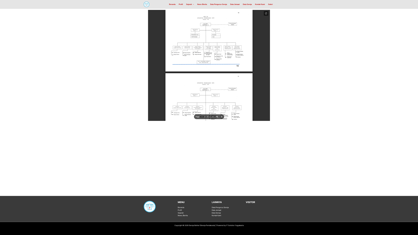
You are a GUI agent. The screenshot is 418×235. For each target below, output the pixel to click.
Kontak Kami (260, 4)
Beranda (172, 4)
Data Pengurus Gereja (218, 4)
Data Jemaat (235, 4)
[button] (193, 4)
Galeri (270, 4)
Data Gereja (247, 4)
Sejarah (189, 4)
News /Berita (202, 4)
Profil (181, 4)
